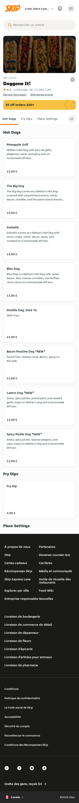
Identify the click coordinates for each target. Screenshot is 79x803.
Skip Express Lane (17, 579)
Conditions (11, 689)
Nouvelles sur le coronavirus (22, 735)
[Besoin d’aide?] (60, 8)
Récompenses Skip (18, 571)
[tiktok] (45, 772)
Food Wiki (46, 590)
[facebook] (20, 772)
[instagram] (33, 772)
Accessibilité (12, 717)
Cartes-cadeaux (15, 563)
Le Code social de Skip (18, 707)
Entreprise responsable (21, 599)
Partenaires (47, 547)
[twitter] (7, 772)
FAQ (7, 555)
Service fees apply (14, 94)
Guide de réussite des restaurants (55, 581)
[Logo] (13, 8)
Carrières (45, 563)
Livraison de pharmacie (21, 665)
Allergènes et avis (41, 94)
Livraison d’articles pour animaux (28, 657)
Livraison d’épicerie (18, 649)
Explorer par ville (16, 590)
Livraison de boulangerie (22, 616)
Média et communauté (55, 571)
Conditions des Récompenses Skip (26, 745)
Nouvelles (46, 599)
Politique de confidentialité (22, 698)
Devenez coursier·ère (54, 555)
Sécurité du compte (17, 726)
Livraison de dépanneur (21, 633)
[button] (9, 119)
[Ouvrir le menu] (71, 9)
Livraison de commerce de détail (28, 624)
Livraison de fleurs (17, 641)
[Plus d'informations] (72, 79)
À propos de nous (17, 547)
